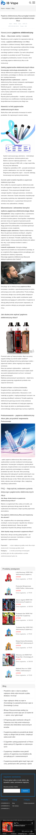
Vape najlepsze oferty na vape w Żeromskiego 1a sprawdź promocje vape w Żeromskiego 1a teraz (18, 703)
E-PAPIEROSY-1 (5, 808)
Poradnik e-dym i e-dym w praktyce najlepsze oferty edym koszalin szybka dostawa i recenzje (17, 693)
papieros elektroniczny (22, 33)
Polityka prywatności (29, 803)
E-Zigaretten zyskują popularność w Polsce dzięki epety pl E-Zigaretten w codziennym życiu (18, 744)
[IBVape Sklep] (9, 3)
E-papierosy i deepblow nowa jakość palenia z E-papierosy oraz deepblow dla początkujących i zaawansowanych (18, 754)
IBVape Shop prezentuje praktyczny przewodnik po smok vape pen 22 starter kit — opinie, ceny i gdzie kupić (18, 712)
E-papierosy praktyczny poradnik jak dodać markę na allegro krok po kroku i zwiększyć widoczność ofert (18, 734)
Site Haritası (15, 806)
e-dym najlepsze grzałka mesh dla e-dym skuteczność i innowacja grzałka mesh (18, 547)
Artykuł (8, 8)
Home (3, 8)
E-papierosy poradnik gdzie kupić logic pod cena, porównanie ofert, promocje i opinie (18, 762)
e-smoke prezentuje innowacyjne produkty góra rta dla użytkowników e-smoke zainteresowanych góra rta (15, 553)
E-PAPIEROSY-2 (5, 806)
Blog (13, 8)
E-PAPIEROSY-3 (5, 803)
